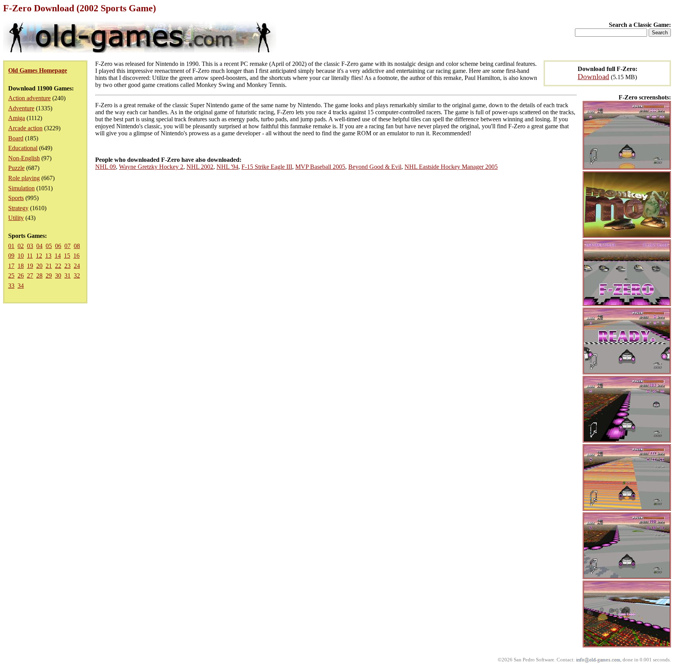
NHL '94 (227, 166)
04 (39, 246)
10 (21, 255)
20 (39, 265)
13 (48, 255)
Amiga (16, 118)
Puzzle (16, 168)
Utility (16, 217)
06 (58, 246)
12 (39, 255)
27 (30, 275)
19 (30, 265)
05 (49, 246)
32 (77, 275)
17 (11, 265)
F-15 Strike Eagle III (266, 166)
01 (11, 246)
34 (21, 285)
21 (49, 265)
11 (30, 255)
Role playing (24, 178)
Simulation (21, 188)
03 (30, 246)
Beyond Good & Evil (374, 166)
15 (67, 255)
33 (11, 285)
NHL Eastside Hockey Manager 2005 (451, 166)
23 (67, 265)
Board (15, 138)
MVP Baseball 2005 (320, 166)
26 (21, 275)
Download (593, 77)
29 (49, 275)
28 (39, 275)
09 (11, 255)
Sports (16, 198)
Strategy (18, 208)
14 (58, 255)
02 (21, 246)
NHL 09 (105, 166)
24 (77, 265)
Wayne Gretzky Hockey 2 (151, 166)
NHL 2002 (199, 166)
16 (76, 255)
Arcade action (25, 128)
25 (11, 275)
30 (58, 275)
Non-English (24, 158)
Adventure (21, 108)
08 (77, 246)
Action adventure (29, 98)
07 (67, 246)
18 (21, 265)
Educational (22, 148)
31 (67, 275)
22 (58, 265)
